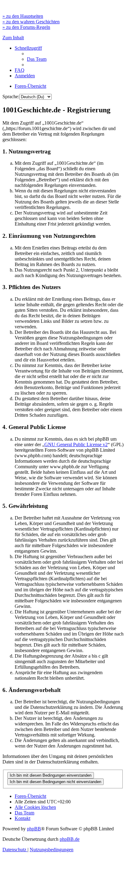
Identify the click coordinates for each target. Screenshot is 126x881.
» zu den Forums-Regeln (26, 27)
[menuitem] (36, 59)
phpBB (34, 828)
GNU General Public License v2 (76, 444)
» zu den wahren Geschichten (31, 21)
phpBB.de (70, 839)
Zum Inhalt (13, 37)
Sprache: (10, 96)
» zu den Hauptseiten (22, 16)
